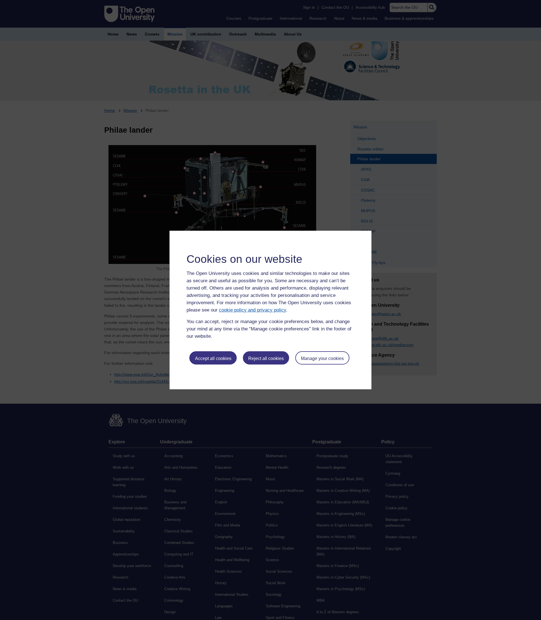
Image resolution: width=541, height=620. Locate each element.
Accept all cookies (213, 358)
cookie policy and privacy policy (252, 310)
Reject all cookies (266, 358)
